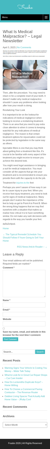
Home (6, 228)
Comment (8, 267)
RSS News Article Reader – (32, 247)
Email (6, 310)
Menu (5, 17)
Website (7, 319)
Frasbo (25, 7)
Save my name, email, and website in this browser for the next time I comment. (24, 333)
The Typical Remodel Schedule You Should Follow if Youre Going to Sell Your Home (23, 237)
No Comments (24, 47)
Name (6, 300)
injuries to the (22, 183)
